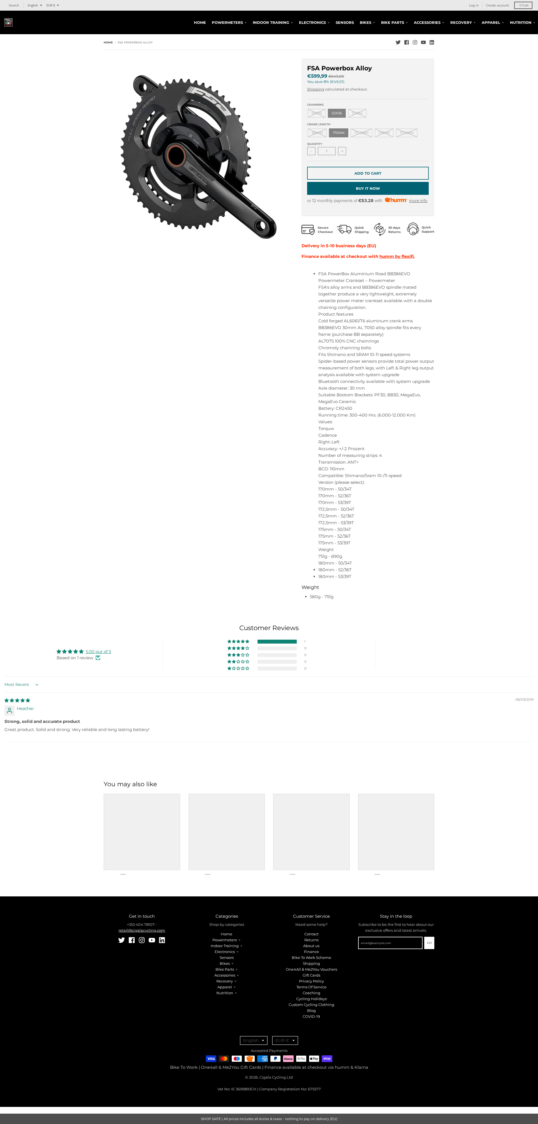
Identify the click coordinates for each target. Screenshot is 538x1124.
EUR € (51, 5)
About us (311, 945)
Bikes (225, 963)
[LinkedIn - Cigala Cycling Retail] (431, 42)
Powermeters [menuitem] (227, 22)
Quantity (314, 144)
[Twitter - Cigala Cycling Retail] (398, 42)
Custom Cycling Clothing (311, 1004)
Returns (311, 940)
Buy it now (368, 188)
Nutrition (224, 993)
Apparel (224, 987)
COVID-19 (311, 1016)
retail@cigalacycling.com (142, 930)
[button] (239, 642)
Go (429, 943)
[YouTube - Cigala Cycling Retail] (423, 42)
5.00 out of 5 (98, 651)
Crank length (318, 124)
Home (108, 42)
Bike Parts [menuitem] (392, 22)
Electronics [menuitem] (312, 22)
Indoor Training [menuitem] (271, 22)
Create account (497, 5)
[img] (17, 700)
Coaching (311, 993)
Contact (311, 934)
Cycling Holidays (311, 998)
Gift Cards (311, 975)
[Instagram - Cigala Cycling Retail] (415, 42)
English (33, 5)
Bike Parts (224, 969)
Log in (474, 5)
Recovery (224, 981)
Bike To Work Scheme (311, 957)
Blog (311, 1010)
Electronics (225, 951)
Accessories (224, 975)
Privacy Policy (311, 981)
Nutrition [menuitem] (521, 22)
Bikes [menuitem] (365, 22)
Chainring (315, 105)
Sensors (227, 957)
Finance (311, 951)
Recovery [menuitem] (461, 22)
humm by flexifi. (397, 256)
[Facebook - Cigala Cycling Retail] (406, 42)
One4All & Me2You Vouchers (311, 969)
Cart (524, 5)
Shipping (315, 89)
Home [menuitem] (200, 22)
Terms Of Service (311, 987)
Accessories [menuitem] (427, 22)
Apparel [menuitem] (491, 22)
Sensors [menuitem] (345, 22)
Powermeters (224, 940)
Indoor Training (225, 945)
